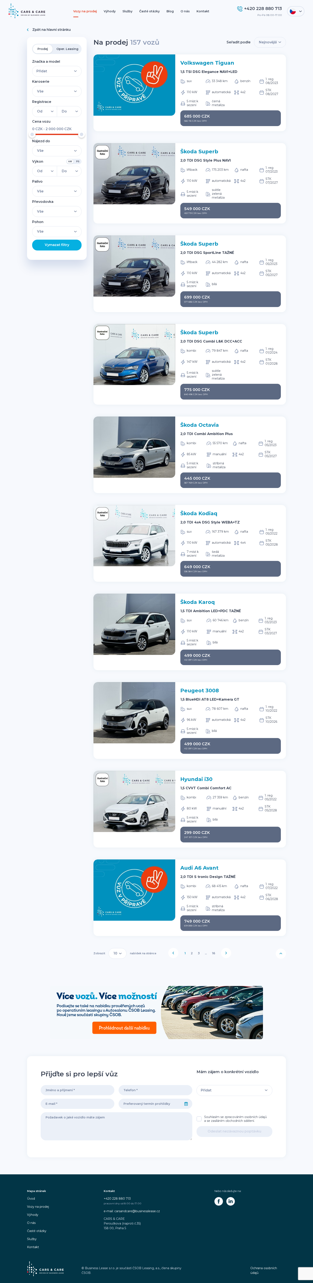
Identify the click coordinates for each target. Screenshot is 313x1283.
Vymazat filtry (57, 245)
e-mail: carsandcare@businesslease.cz (132, 1211)
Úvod (31, 1199)
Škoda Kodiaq (198, 513)
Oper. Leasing (67, 49)
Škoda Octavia (199, 425)
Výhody (110, 11)
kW (70, 161)
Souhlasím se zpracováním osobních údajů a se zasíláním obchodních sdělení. (235, 1119)
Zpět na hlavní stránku (51, 30)
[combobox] (149, 1104)
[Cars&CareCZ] (218, 1201)
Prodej (42, 49)
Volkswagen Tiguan (207, 63)
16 (213, 953)
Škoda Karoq (197, 602)
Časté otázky (149, 11)
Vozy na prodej (85, 11)
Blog (170, 11)
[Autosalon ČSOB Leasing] (156, 1012)
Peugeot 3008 (199, 690)
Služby (127, 11)
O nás (185, 11)
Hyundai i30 (196, 779)
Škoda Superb (199, 151)
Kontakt (203, 11)
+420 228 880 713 (117, 1199)
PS (77, 161)
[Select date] (186, 1104)
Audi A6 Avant (199, 868)
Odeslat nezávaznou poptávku (234, 1131)
